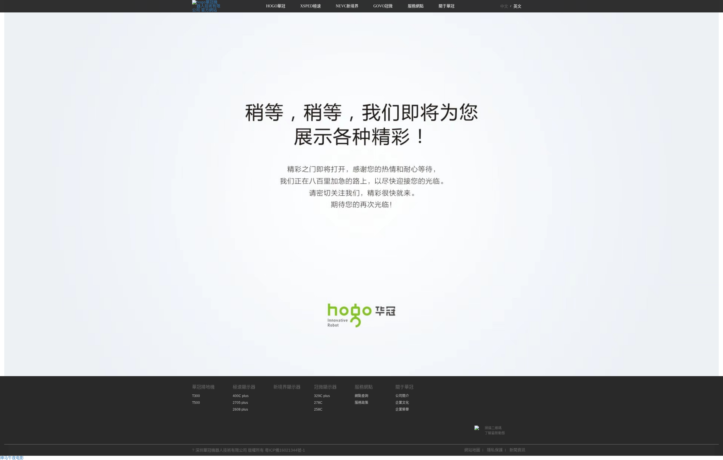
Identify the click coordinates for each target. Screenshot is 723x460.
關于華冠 (446, 6)
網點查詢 (361, 396)
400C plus (241, 396)
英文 (517, 6)
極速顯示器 (244, 387)
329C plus (322, 396)
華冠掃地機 (203, 387)
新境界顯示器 (286, 387)
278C (318, 403)
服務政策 (361, 403)
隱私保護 (495, 450)
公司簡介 (402, 396)
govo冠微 (383, 6)
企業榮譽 (402, 409)
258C (318, 409)
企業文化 (402, 403)
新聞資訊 (517, 450)
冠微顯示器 (325, 387)
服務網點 (416, 6)
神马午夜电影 (12, 457)
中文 (504, 6)
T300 (196, 396)
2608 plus (240, 409)
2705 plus (240, 403)
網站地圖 (472, 450)
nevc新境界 (347, 6)
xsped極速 (310, 6)
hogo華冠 (275, 6)
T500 (196, 403)
